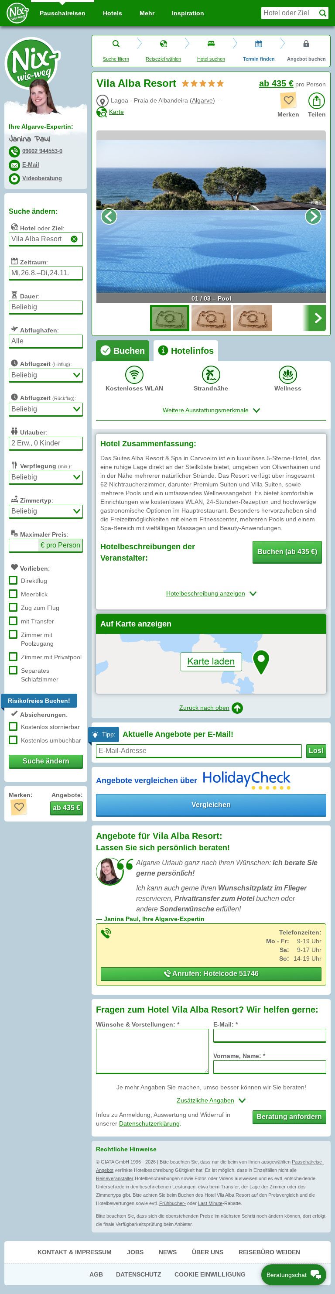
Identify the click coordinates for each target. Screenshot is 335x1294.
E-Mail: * (225, 1024)
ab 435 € (276, 83)
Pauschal (62, 13)
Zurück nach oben (204, 707)
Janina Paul (29, 139)
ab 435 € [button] (66, 807)
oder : (42, 228)
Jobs (135, 1252)
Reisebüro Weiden (269, 1252)
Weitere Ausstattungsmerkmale (206, 410)
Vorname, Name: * (239, 1055)
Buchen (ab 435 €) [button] (287, 551)
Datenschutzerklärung (149, 1123)
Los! (316, 750)
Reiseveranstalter (114, 1178)
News (168, 1252)
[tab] (122, 350)
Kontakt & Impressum (75, 1252)
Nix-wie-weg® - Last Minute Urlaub (32, 63)
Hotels (112, 13)
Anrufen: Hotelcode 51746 (215, 973)
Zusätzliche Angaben (205, 1100)
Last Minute (210, 1203)
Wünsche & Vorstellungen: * (137, 1024)
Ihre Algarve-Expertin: (41, 126)
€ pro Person (60, 545)
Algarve (202, 100)
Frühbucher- (172, 1203)
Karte (116, 111)
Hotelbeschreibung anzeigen (205, 593)
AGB (96, 1274)
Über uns (207, 1252)
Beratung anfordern (289, 1116)
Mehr (147, 13)
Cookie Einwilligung (210, 1274)
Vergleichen (211, 804)
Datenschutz (138, 1274)
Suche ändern (46, 761)
